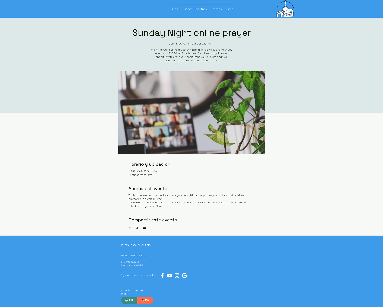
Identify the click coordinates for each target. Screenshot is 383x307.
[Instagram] (177, 276)
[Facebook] (162, 276)
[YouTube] (170, 276)
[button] (195, 7)
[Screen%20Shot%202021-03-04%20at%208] (184, 276)
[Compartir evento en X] (137, 228)
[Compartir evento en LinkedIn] (144, 228)
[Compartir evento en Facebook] (130, 228)
